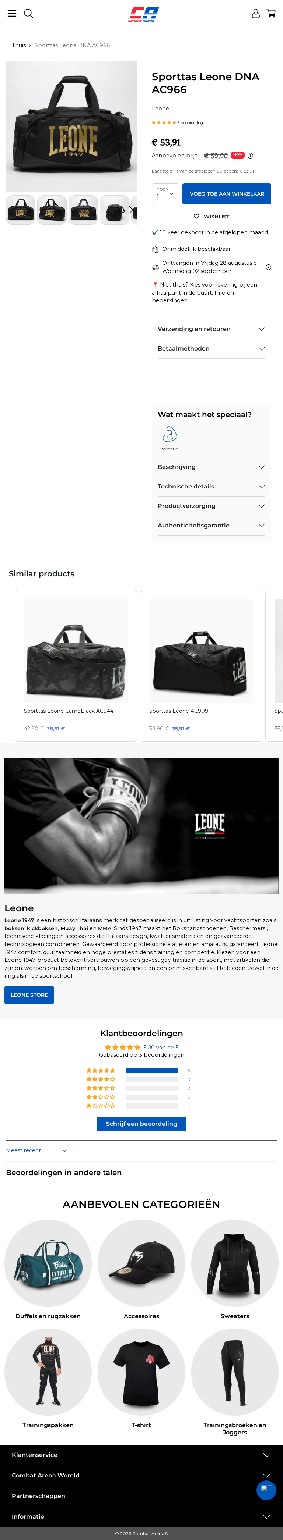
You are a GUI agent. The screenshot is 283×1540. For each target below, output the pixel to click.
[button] (131, 210)
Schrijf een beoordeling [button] (141, 1123)
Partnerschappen (38, 1496)
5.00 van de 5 (160, 1047)
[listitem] (76, 666)
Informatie (28, 1516)
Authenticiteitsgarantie (194, 525)
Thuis (19, 45)
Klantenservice (34, 1454)
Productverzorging (187, 505)
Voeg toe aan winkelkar (227, 194)
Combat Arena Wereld (46, 1475)
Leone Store (29, 995)
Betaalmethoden (184, 348)
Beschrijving (177, 466)
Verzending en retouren (194, 329)
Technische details (186, 486)
